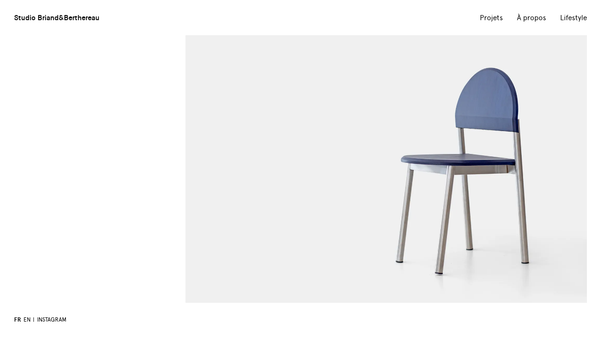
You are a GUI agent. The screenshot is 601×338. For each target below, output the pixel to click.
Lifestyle (573, 17)
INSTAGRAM (51, 319)
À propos (531, 17)
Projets (491, 17)
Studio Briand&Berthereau (57, 17)
